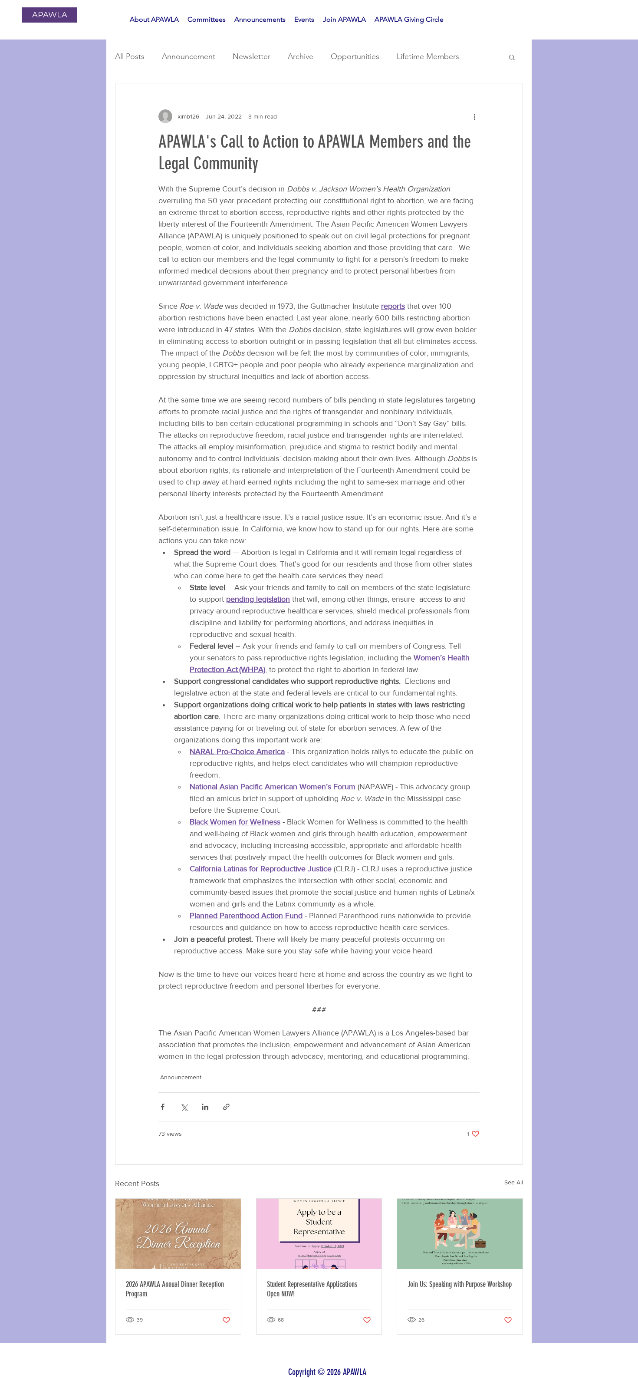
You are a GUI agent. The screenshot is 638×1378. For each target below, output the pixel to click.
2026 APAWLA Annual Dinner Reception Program (175, 1289)
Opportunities (355, 56)
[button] (512, 56)
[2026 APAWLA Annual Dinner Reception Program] (178, 1234)
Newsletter (251, 56)
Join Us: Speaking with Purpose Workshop (460, 1284)
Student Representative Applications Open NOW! (312, 1289)
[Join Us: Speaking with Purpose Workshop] (460, 1234)
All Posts (130, 56)
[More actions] (474, 116)
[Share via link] (226, 1107)
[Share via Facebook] (162, 1107)
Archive (300, 56)
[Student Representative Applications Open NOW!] (319, 1234)
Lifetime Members (428, 56)
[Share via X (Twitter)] (184, 1107)
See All (513, 1182)
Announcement (188, 56)
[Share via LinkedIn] (205, 1107)
